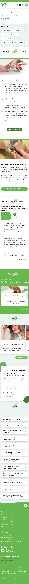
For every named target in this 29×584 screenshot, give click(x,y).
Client (11, 12)
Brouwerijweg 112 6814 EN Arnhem (6, 536)
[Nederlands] (22, 5)
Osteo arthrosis (11, 282)
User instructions (7, 524)
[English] (20, 5)
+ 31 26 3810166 (7, 397)
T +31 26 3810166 (8, 539)
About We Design (7, 522)
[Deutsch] (17, 5)
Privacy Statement (7, 560)
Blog (2, 527)
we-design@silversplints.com (12, 389)
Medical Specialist (7, 517)
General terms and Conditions (11, 558)
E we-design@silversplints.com (12, 541)
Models (3, 519)
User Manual (5, 563)
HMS (19, 282)
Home (4, 12)
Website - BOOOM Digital (8, 579)
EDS (3, 282)
